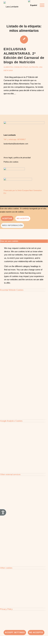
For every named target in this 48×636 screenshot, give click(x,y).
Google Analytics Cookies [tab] (11, 421)
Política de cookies (11, 162)
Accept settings (15, 632)
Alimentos (8, 67)
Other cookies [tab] (6, 568)
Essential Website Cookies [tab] (11, 290)
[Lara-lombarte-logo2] (16, 6)
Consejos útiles (21, 67)
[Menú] (40, 5)
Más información (12, 225)
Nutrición (33, 67)
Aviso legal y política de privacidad (17, 158)
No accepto (36, 632)
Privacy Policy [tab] (6, 609)
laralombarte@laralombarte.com (16, 144)
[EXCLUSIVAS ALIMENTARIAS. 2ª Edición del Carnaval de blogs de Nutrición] (24, 39)
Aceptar (7, 218)
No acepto (23, 218)
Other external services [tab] (10, 474)
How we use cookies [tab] (9, 241)
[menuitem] (40, 5)
